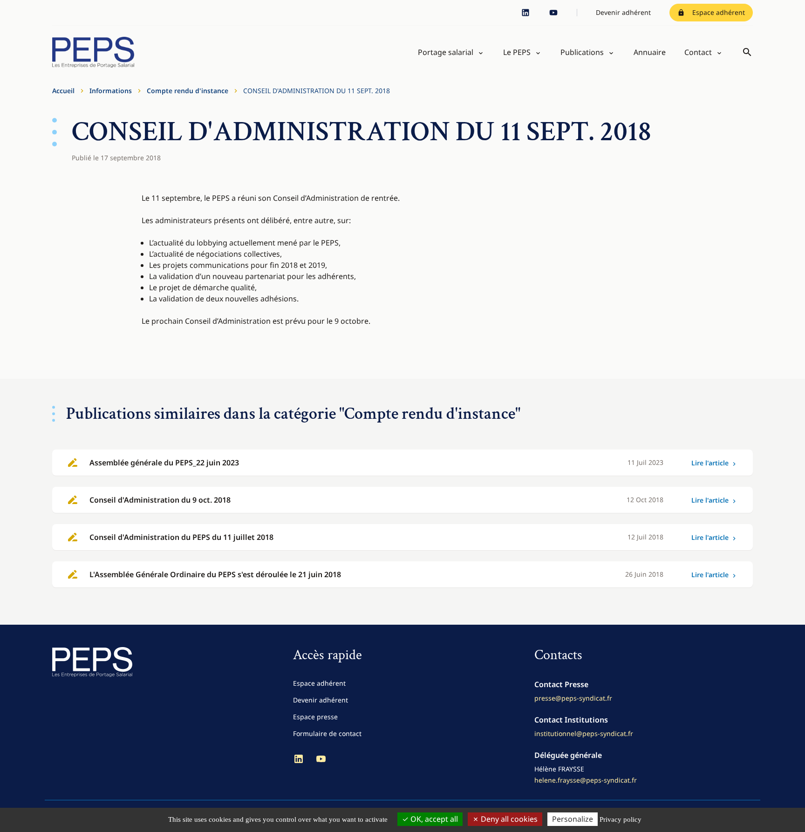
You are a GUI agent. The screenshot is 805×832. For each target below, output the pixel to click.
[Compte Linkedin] (525, 12)
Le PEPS (517, 52)
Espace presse (315, 716)
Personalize (572, 819)
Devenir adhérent (623, 12)
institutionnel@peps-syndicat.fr (583, 733)
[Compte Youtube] (553, 12)
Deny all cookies (508, 819)
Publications (582, 52)
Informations (110, 90)
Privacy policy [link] (620, 819)
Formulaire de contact (327, 733)
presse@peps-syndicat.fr (573, 698)
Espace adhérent (718, 12)
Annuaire (650, 52)
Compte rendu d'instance (187, 90)
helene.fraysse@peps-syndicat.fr (585, 780)
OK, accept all (433, 819)
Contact (698, 52)
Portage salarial (445, 52)
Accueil (63, 90)
